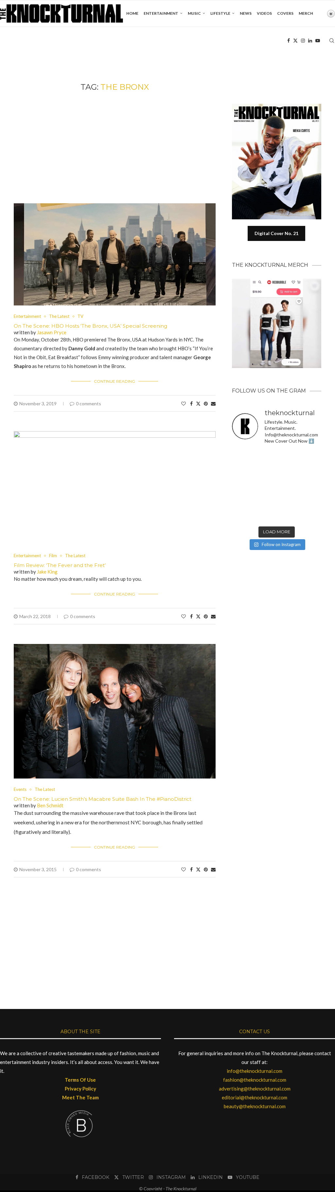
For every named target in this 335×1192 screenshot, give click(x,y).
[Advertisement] (115, 147)
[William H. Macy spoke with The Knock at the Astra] (265, 472)
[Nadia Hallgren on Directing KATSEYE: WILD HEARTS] (288, 472)
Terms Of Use (80, 1080)
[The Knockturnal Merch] (276, 281)
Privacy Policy (80, 1088)
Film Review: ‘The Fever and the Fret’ (60, 565)
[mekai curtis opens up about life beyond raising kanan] (280, 106)
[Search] (331, 41)
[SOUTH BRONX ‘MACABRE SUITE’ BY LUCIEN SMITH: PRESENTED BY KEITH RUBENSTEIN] (115, 647)
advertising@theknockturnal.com (255, 1088)
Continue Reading (114, 381)
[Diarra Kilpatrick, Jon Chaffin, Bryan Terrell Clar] (265, 515)
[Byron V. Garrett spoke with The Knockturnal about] (242, 500)
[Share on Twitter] (198, 403)
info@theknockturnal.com (254, 1071)
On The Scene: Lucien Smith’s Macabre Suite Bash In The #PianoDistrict (102, 799)
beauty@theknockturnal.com (255, 1106)
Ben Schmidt (50, 805)
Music (194, 13)
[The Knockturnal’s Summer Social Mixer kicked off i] (311, 486)
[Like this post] (183, 403)
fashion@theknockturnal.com (254, 1080)
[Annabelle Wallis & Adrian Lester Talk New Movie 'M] (288, 457)
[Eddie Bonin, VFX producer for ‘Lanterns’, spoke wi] (242, 486)
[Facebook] (288, 41)
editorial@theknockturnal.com (254, 1097)
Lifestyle (220, 13)
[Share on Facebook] (191, 403)
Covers (285, 13)
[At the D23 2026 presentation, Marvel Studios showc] (311, 457)
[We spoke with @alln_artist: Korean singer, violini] (242, 472)
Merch (306, 13)
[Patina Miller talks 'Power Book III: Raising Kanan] (311, 500)
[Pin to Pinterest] (206, 403)
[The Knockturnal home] (276, 579)
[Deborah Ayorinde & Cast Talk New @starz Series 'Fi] (242, 515)
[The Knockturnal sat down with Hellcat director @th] (311, 472)
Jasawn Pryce (51, 332)
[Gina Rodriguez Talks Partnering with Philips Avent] (265, 500)
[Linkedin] (310, 41)
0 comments (88, 403)
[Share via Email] (213, 403)
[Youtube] (317, 41)
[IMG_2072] (115, 206)
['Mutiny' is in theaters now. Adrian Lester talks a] (265, 457)
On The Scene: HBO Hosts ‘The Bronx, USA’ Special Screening (90, 326)
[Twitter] (295, 41)
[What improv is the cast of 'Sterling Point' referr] (265, 486)
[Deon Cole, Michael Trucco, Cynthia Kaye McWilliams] (288, 515)
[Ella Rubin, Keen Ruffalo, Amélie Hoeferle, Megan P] (242, 457)
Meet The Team (80, 1097)
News (246, 13)
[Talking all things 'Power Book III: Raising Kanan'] (288, 500)
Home (132, 13)
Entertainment (161, 13)
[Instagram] (303, 41)
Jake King (47, 572)
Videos (264, 13)
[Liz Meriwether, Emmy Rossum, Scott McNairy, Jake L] (311, 515)
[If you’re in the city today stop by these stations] (288, 486)
